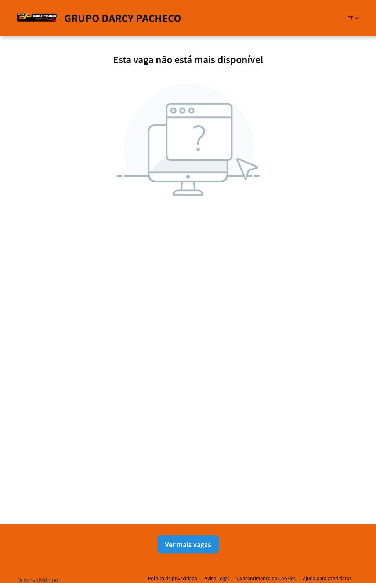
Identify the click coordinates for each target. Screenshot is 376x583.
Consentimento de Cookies (266, 578)
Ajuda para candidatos (327, 578)
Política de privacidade (172, 578)
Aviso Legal (217, 578)
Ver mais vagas (188, 544)
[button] (353, 18)
